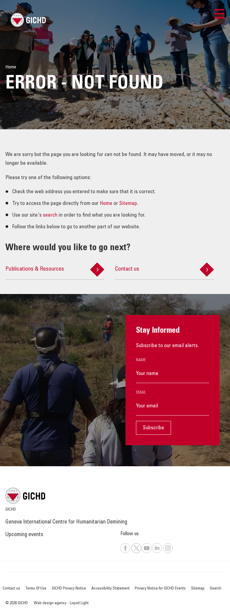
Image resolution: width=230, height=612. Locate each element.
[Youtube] (146, 552)
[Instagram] (168, 552)
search (50, 215)
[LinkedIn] (157, 552)
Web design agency (50, 603)
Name (141, 360)
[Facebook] (125, 552)
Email (141, 393)
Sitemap (128, 203)
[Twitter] (136, 552)
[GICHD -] (28, 20)
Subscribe (153, 428)
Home (106, 203)
